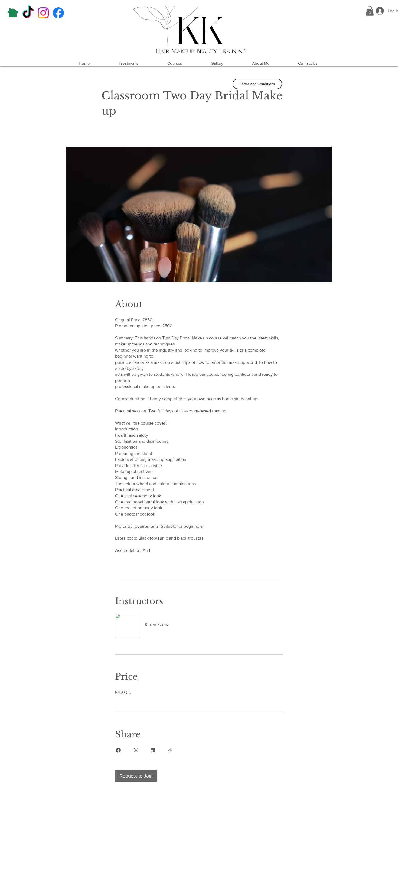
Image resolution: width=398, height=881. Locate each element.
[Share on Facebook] (118, 750)
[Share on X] (135, 750)
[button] (370, 11)
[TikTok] (28, 12)
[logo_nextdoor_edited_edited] (12, 12)
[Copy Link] (170, 750)
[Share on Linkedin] (153, 750)
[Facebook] (58, 12)
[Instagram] (43, 12)
